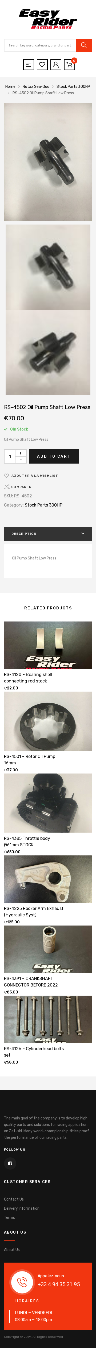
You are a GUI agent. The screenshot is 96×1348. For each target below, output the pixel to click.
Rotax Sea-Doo (36, 86)
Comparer (21, 487)
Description (24, 534)
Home (10, 86)
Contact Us (14, 1199)
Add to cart (54, 456)
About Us (12, 1250)
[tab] (48, 534)
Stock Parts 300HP (73, 86)
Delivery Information (21, 1208)
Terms (9, 1217)
